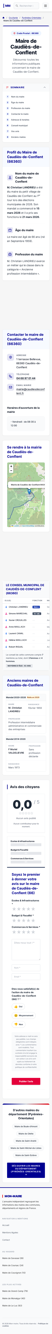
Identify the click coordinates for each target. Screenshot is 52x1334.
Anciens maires (16, 137)
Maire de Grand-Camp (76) (15, 1291)
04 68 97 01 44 (25, 378)
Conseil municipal (17, 125)
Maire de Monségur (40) (13, 1298)
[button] (29, 492)
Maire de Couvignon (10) (14, 1272)
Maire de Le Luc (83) (12, 1305)
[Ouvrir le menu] (45, 6)
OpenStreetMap (28, 525)
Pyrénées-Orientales (31, 17)
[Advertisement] (26, 305)
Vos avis (13, 131)
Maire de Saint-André (26, 1141)
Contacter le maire (17, 114)
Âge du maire (15, 102)
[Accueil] (3, 18)
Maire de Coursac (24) (12, 1265)
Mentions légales (10, 1232)
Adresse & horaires (18, 119)
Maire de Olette (26, 1133)
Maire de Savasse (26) (13, 1258)
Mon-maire (13, 1196)
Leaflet (16, 525)
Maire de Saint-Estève (26, 1155)
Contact (6, 1240)
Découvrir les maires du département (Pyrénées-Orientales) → (26, 1170)
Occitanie (13, 17)
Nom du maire (15, 96)
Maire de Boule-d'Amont (26, 1126)
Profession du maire (18, 108)
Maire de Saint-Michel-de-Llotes (26, 1148)
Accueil (5, 1225)
